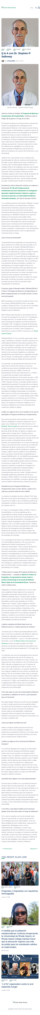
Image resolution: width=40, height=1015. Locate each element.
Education (9, 926)
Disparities (17, 887)
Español (9, 49)
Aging (3, 49)
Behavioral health (6, 887)
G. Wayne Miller (11, 61)
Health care (16, 49)
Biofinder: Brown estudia (9, 426)
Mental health (26, 49)
